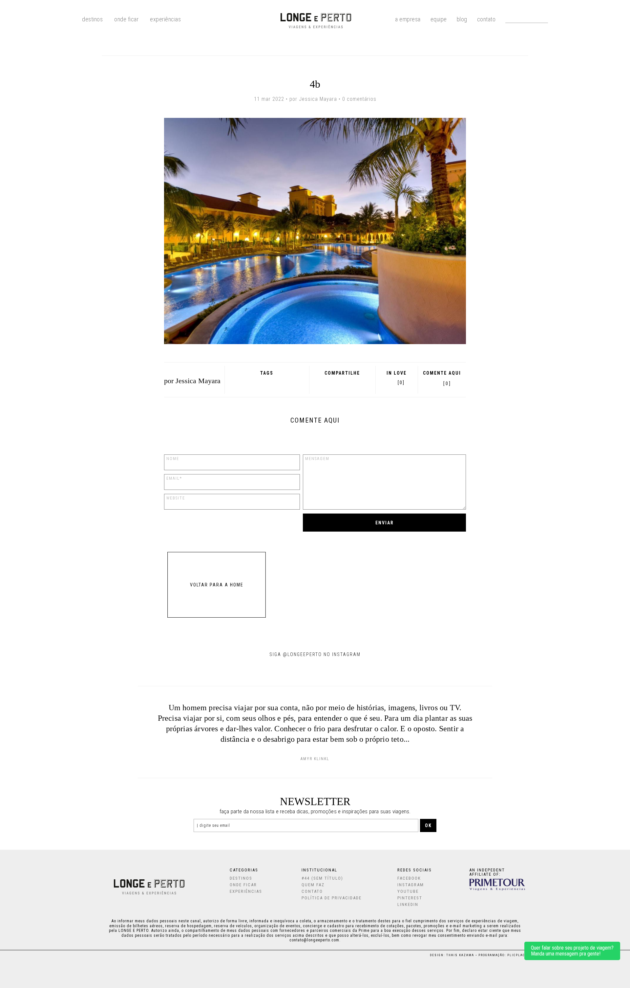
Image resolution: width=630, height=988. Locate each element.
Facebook (324, 382)
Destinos (241, 878)
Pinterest (349, 382)
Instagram (410, 884)
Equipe (438, 18)
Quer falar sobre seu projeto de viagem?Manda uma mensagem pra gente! (572, 951)
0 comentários (359, 99)
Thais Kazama (460, 955)
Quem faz (313, 884)
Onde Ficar (126, 18)
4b (315, 84)
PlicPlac (516, 955)
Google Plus (332, 382)
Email (359, 382)
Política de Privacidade (332, 897)
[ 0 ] (447, 383)
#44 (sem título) (322, 878)
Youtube (408, 891)
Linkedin (407, 904)
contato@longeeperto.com (314, 940)
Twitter (341, 382)
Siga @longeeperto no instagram (315, 654)
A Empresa (408, 18)
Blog (462, 18)
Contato (486, 18)
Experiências (165, 18)
